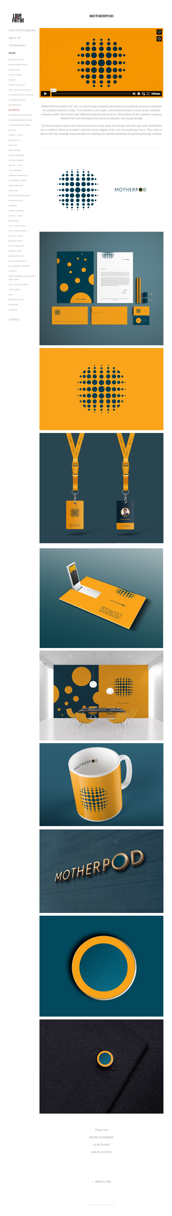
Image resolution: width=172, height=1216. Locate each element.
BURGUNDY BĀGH (16, 60)
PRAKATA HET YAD (16, 300)
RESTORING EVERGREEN (19, 196)
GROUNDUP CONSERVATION (20, 115)
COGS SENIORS (15, 170)
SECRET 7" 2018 (15, 165)
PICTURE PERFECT (16, 160)
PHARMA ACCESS (16, 201)
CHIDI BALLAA (14, 140)
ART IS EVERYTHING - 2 (18, 231)
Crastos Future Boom (17, 85)
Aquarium (12, 80)
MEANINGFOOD (15, 105)
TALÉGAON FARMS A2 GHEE (20, 120)
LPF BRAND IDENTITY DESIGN (21, 95)
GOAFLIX (12, 130)
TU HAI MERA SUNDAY (18, 180)
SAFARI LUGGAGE (16, 211)
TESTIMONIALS (17, 45)
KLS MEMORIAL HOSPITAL (19, 266)
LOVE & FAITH (14, 290)
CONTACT (14, 319)
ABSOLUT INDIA (15, 251)
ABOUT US (14, 38)
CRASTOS (13, 271)
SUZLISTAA (13, 310)
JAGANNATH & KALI (17, 256)
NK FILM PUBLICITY (17, 246)
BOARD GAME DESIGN (18, 65)
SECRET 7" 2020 (15, 135)
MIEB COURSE (14, 150)
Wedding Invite (14, 70)
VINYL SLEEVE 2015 (17, 226)
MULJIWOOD (14, 221)
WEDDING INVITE (16, 241)
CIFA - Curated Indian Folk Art (20, 90)
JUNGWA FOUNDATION (18, 175)
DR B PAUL (13, 145)
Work (12, 53)
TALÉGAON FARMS (16, 155)
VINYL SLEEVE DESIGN (18, 284)
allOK (11, 295)
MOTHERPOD (14, 110)
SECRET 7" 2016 (15, 216)
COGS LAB (13, 191)
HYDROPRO (13, 305)
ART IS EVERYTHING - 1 (18, 261)
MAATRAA (13, 206)
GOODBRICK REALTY (17, 100)
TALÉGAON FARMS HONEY (20, 125)
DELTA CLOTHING (16, 236)
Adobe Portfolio (107, 1205)
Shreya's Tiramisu (15, 75)
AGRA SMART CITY (16, 185)
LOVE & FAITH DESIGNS (22, 30)
